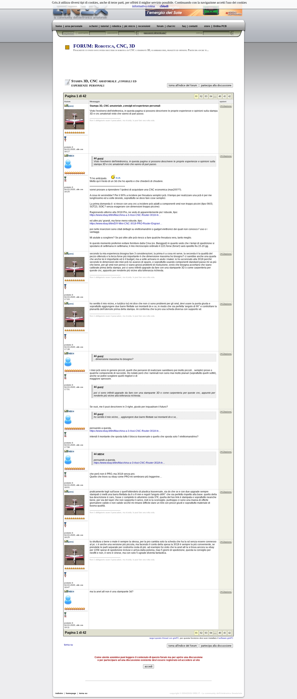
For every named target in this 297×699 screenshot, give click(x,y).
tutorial (105, 26)
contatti (193, 26)
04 (211, 96)
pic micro (129, 26)
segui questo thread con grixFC (164, 638)
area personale (73, 26)
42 (229, 96)
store (207, 26)
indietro (59, 693)
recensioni (144, 26)
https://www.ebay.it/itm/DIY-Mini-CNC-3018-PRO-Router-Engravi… (126, 223)
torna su (68, 644)
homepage (71, 693)
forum (160, 26)
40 (220, 96)
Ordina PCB (220, 26)
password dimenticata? (155, 33)
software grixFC (226, 638)
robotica (116, 26)
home (59, 26)
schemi (93, 26)
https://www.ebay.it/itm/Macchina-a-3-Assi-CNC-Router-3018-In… (125, 215)
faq (184, 26)
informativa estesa (143, 6)
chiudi (164, 6)
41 (224, 96)
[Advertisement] (148, 67)
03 (206, 96)
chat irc (171, 26)
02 (201, 96)
